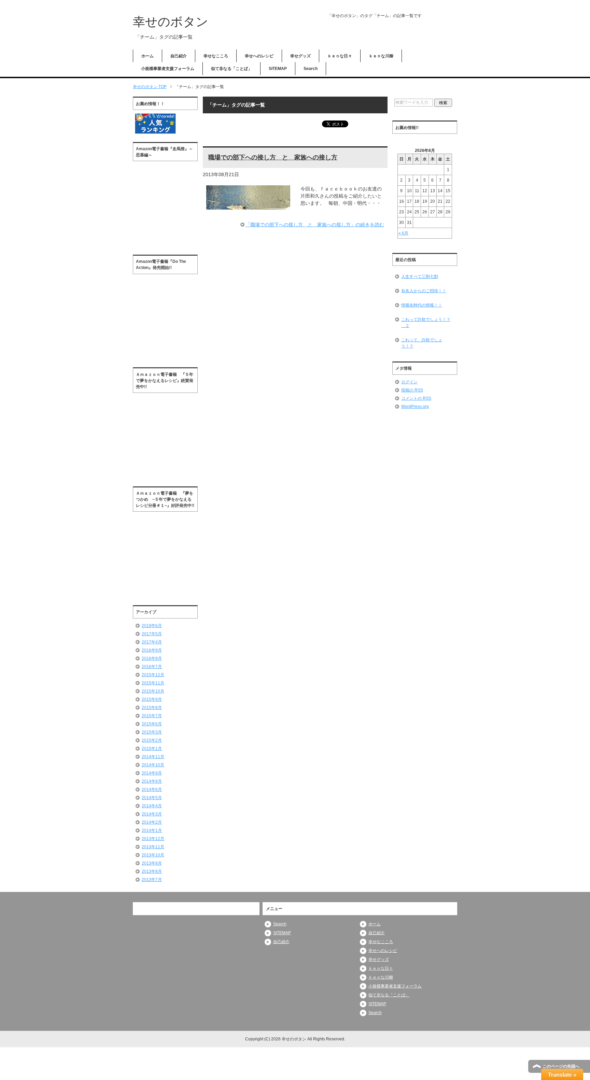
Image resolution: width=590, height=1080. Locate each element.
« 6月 (403, 233)
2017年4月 (152, 642)
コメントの (416, 398)
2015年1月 (152, 748)
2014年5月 (152, 797)
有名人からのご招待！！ (423, 290)
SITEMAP (278, 68)
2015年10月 (153, 691)
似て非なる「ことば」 (231, 68)
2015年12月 (153, 674)
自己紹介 (178, 56)
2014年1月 (152, 830)
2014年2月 (152, 822)
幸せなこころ (215, 56)
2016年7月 (152, 666)
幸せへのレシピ (259, 56)
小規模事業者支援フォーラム (167, 68)
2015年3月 (152, 732)
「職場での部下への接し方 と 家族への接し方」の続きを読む (314, 224)
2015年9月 (152, 699)
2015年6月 (152, 724)
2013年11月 (153, 846)
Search (311, 68)
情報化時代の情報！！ (421, 305)
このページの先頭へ (561, 1066)
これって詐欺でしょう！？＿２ (425, 322)
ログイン (409, 382)
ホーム (147, 56)
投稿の (412, 390)
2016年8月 (152, 658)
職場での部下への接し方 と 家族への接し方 (272, 157)
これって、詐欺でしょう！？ (421, 343)
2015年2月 (152, 740)
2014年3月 (152, 814)
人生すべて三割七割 (419, 276)
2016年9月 (152, 650)
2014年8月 (152, 781)
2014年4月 (152, 806)
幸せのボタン (170, 22)
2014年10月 (153, 765)
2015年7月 (152, 715)
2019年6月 (152, 625)
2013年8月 (152, 871)
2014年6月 (152, 789)
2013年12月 (153, 838)
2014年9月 (152, 773)
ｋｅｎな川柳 (381, 56)
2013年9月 (152, 863)
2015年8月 (152, 707)
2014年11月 (153, 756)
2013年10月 (153, 855)
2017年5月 (152, 633)
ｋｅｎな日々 (339, 56)
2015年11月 (153, 683)
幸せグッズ (300, 56)
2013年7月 (152, 879)
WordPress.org (415, 406)
